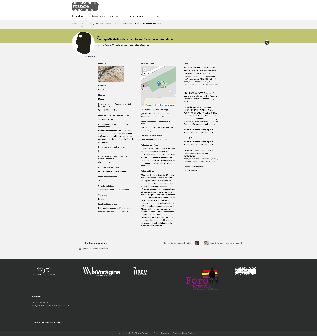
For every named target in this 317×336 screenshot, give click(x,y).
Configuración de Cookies (184, 333)
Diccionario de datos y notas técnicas (106, 16)
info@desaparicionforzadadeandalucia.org (50, 305)
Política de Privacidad (141, 333)
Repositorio (78, 16)
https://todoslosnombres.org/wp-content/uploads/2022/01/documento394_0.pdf (201, 85)
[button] (158, 16)
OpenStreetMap (161, 105)
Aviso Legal (124, 333)
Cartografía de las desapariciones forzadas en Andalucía (111, 24)
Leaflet (151, 105)
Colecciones (82, 24)
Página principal (135, 16)
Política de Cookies (162, 333)
